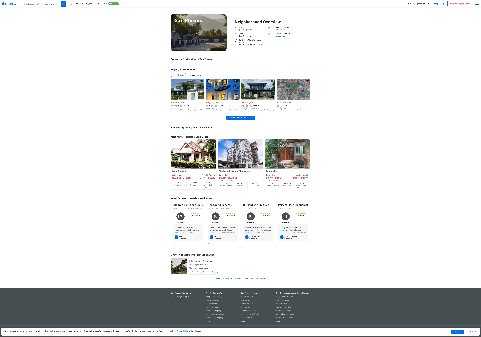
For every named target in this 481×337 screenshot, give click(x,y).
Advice (97, 4)
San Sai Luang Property (214, 317)
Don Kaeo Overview (283, 307)
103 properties (279, 36)
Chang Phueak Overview (285, 314)
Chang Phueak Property (215, 314)
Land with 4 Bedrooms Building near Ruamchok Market (300, 108)
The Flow (174, 108)
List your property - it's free (460, 4)
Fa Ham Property (212, 300)
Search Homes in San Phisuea (240, 117)
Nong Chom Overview (284, 296)
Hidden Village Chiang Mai (180, 296)
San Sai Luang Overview (285, 317)
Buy (70, 4)
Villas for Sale (246, 300)
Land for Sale (246, 307)
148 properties (279, 29)
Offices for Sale (246, 317)
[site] (8, 3)
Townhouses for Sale (248, 310)
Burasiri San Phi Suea (250, 108)
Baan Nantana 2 (213, 108)
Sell (81, 4)
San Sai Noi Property (213, 310)
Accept (457, 331)
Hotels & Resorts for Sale (250, 314)
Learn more (471, 331)
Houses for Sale (247, 296)
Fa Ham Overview (282, 300)
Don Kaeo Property (213, 307)
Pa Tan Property (212, 303)
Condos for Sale (247, 303)
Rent (76, 4)
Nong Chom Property (214, 296)
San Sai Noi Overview (284, 310)
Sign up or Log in (439, 4)
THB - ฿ (411, 4)
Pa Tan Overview (282, 303)
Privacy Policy (182, 331)
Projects (89, 4)
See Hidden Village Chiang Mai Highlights (202, 272)
